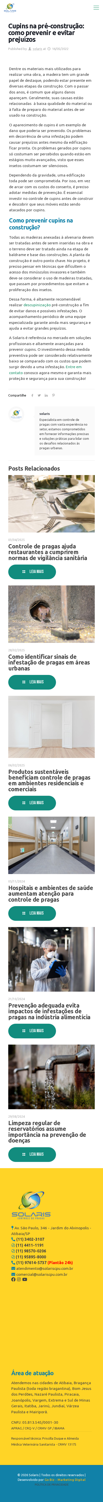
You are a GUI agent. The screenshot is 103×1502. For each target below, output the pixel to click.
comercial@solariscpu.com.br (42, 1274)
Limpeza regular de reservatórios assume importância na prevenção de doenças (47, 1132)
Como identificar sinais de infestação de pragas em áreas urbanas (49, 662)
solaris (37, 48)
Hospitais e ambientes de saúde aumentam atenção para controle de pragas (50, 893)
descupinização (37, 305)
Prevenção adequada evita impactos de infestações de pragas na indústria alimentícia (49, 1011)
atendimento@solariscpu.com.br (44, 1268)
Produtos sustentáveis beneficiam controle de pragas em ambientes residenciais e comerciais (49, 780)
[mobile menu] (96, 7)
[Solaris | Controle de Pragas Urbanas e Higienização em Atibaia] (10, 7)
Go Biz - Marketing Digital (65, 1479)
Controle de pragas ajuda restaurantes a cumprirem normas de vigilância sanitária (47, 552)
